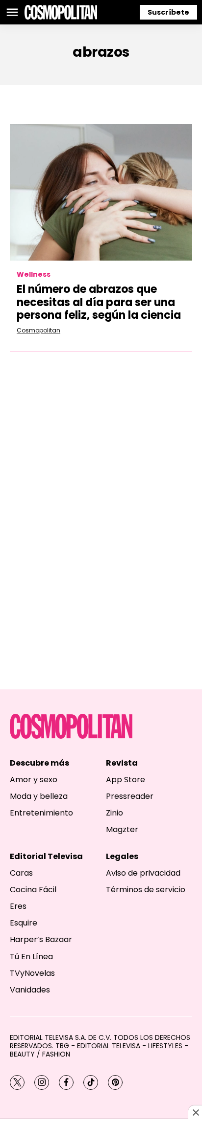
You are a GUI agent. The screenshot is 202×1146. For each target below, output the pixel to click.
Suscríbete (168, 12)
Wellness (33, 274)
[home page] (61, 12)
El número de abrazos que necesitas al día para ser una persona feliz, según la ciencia (99, 302)
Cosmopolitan (38, 330)
